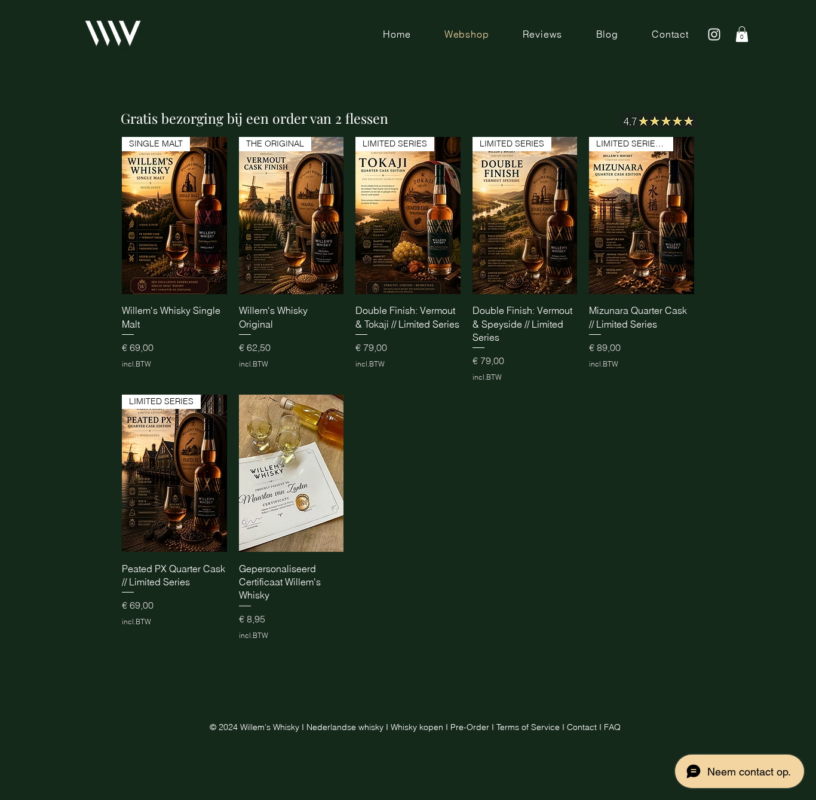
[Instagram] (714, 34)
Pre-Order (469, 727)
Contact (583, 727)
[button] (741, 34)
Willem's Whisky (269, 727)
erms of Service (530, 727)
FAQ (612, 727)
